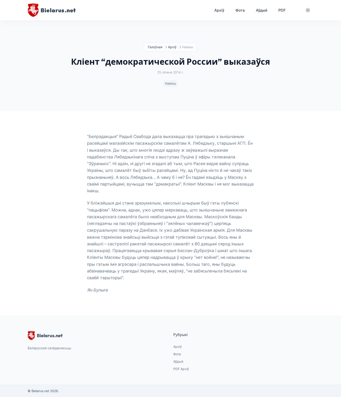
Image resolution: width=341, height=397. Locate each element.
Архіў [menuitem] (219, 10)
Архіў (172, 47)
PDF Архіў (181, 369)
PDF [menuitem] (282, 10)
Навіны (170, 83)
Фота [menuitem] (240, 10)
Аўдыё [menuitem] (261, 10)
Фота (177, 354)
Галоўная (155, 47)
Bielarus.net (50, 335)
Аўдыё (178, 361)
